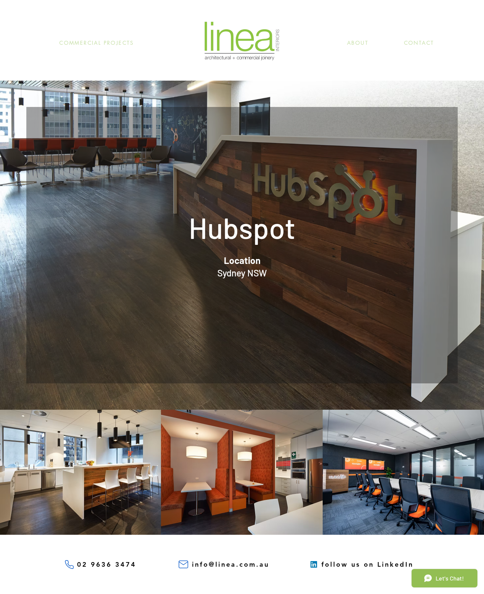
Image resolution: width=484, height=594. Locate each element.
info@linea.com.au (230, 564)
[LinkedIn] (313, 564)
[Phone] (69, 564)
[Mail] (183, 564)
